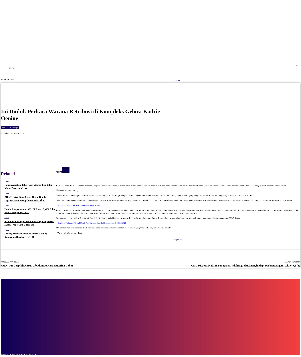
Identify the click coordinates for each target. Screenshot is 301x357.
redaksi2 (6, 133)
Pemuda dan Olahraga (10, 128)
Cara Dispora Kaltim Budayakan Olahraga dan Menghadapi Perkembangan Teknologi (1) (245, 265)
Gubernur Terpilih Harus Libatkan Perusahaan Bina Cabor (37, 265)
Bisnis (6, 181)
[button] (177, 80)
